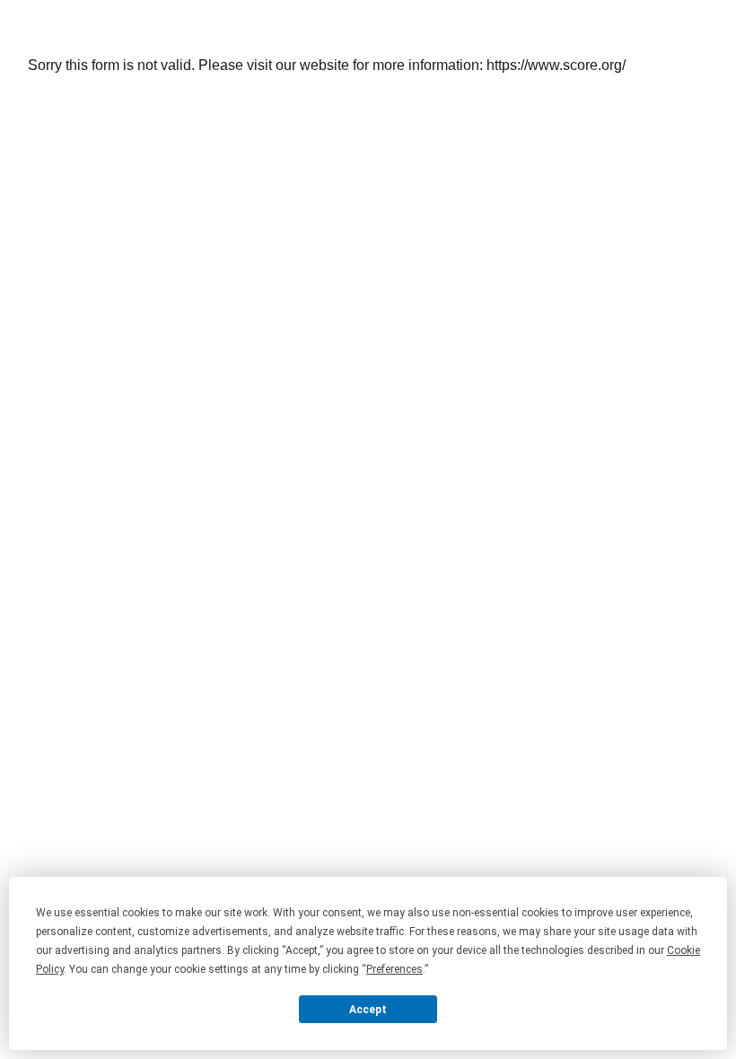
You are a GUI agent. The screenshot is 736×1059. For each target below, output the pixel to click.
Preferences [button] (394, 969)
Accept (368, 1009)
